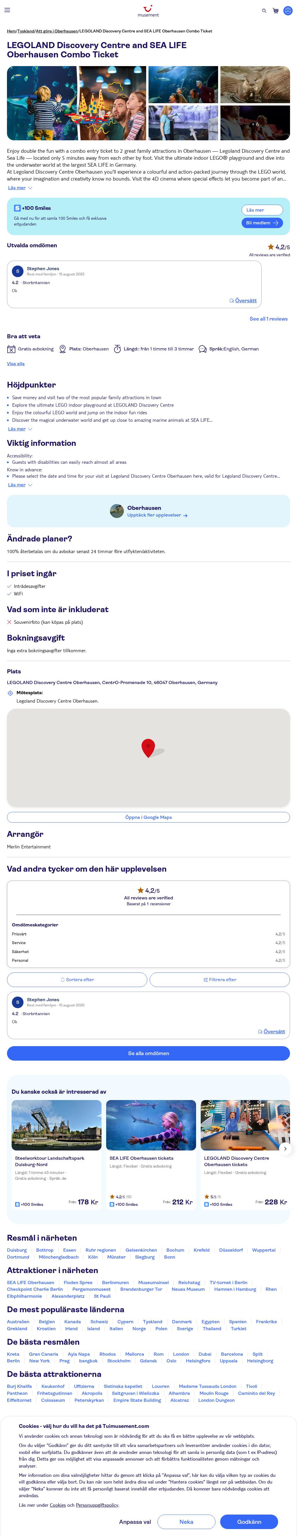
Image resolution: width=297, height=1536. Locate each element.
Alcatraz (180, 1400)
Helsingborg (260, 1361)
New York (39, 1361)
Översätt (246, 300)
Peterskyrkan (89, 1400)
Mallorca (134, 1354)
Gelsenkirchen (141, 1250)
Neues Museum (188, 1289)
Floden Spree (78, 1282)
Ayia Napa (79, 1354)
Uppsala (229, 1361)
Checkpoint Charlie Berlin (35, 1289)
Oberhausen (144, 508)
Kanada (72, 1321)
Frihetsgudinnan (54, 1393)
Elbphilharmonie (24, 1296)
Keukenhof (52, 1386)
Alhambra (179, 1393)
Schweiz (99, 1321)
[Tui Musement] (148, 11)
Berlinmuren (115, 1282)
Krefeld (202, 1250)
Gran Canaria (43, 1354)
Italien (116, 1328)
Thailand (212, 1328)
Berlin (13, 1361)
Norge (139, 1328)
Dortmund (18, 1257)
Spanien (238, 1321)
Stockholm (119, 1361)
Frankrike (266, 1321)
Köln (93, 1257)
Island (93, 1328)
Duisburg (17, 1250)
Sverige (185, 1328)
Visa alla (16, 363)
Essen (69, 1250)
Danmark (182, 1321)
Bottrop (45, 1250)
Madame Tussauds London (207, 1386)
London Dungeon (216, 1400)
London (181, 1354)
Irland (71, 1328)
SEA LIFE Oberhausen (30, 1282)
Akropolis (92, 1393)
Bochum (175, 1250)
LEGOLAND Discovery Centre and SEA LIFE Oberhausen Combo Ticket (145, 31)
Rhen (271, 1289)
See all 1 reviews (269, 319)
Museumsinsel (153, 1282)
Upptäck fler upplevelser (154, 515)
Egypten (211, 1321)
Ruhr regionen (101, 1250)
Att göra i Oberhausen (57, 31)
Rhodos (107, 1354)
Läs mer (17, 188)
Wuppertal (264, 1250)
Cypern (125, 1321)
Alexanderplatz (68, 1296)
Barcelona (232, 1354)
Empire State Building (137, 1400)
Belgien (47, 1321)
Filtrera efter (222, 979)
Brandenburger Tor (141, 1289)
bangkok (88, 1361)
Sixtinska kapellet (123, 1386)
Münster (116, 1257)
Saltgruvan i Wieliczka (135, 1393)
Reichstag (189, 1282)
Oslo (171, 1361)
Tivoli (251, 1386)
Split (258, 1354)
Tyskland (25, 31)
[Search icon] (264, 10)
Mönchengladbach (59, 1257)
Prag (64, 1361)
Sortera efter (80, 979)
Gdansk (148, 1361)
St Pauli (102, 1296)
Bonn (169, 1257)
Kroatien (46, 1328)
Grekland (17, 1328)
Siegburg (145, 1257)
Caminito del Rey (256, 1393)
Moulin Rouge (214, 1393)
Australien (18, 1321)
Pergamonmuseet (92, 1289)
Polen (161, 1328)
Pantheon (17, 1393)
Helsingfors (198, 1361)
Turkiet (239, 1328)
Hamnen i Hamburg (235, 1289)
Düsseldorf (231, 1250)
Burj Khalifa (19, 1386)
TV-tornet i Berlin (228, 1282)
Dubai (205, 1354)
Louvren (160, 1386)
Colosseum (53, 1400)
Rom (159, 1354)
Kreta (13, 1354)
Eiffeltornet (19, 1400)
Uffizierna (84, 1386)
